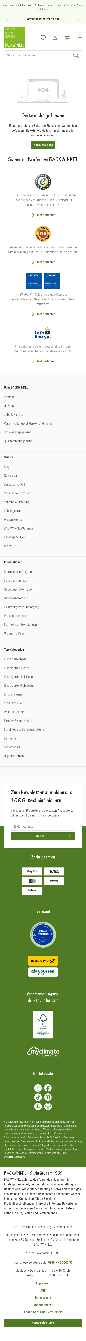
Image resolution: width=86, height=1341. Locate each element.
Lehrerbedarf (12, 747)
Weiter (40, 836)
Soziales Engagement (17, 432)
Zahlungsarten (13, 511)
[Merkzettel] (43, 37)
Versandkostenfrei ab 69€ (43, 19)
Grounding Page (14, 633)
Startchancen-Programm (19, 572)
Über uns (9, 406)
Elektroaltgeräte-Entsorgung (21, 607)
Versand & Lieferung (16, 502)
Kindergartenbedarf (16, 659)
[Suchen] (76, 55)
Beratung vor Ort (14, 484)
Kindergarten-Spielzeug (18, 677)
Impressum (43, 1283)
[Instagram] (38, 1088)
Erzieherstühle (13, 703)
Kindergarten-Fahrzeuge (19, 685)
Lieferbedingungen (15, 581)
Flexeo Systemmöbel (18, 721)
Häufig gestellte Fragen (18, 589)
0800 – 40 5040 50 (60, 1262)
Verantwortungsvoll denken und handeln (29, 423)
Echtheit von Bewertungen (20, 625)
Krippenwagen (13, 694)
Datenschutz (43, 1298)
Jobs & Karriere (13, 415)
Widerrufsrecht (43, 1305)
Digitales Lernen (14, 756)
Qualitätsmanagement (18, 441)
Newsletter (10, 476)
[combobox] (37, 55)
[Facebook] (48, 1088)
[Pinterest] (48, 1097)
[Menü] (77, 37)
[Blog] (38, 1106)
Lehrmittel (10, 738)
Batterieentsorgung (16, 598)
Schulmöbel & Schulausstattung (24, 729)
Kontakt (9, 397)
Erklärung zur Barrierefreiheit (43, 1312)
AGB (43, 1290)
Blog (7, 467)
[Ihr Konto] (55, 37)
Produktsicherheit (15, 616)
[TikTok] (38, 1097)
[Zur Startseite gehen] (14, 37)
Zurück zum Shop (43, 145)
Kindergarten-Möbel (16, 668)
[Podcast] (48, 1106)
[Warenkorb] (67, 37)
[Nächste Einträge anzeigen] (78, 19)
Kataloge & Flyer (14, 537)
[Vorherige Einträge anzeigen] (7, 19)
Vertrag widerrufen (43, 1322)
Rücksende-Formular (17, 493)
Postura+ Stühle (14, 712)
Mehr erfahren (46, 215)
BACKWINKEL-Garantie (18, 528)
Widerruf (9, 546)
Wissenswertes (13, 520)
